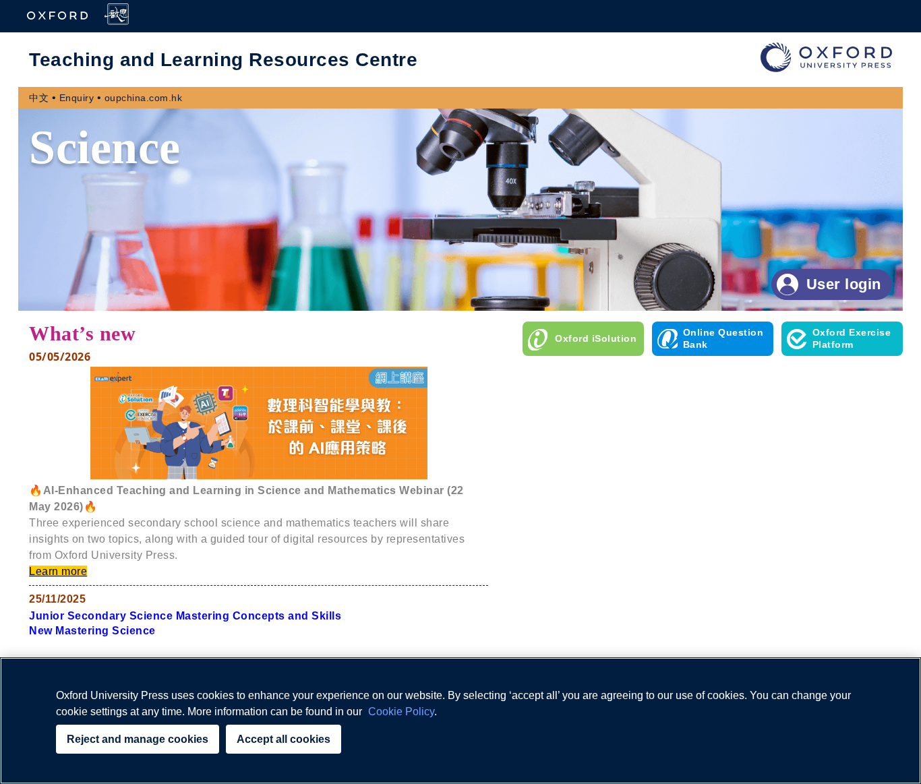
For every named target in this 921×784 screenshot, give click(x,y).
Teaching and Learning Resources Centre (223, 59)
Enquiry (76, 97)
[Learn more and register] (258, 475)
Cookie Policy (401, 711)
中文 (39, 97)
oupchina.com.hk (144, 97)
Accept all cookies (283, 739)
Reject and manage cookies (137, 739)
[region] (460, 720)
